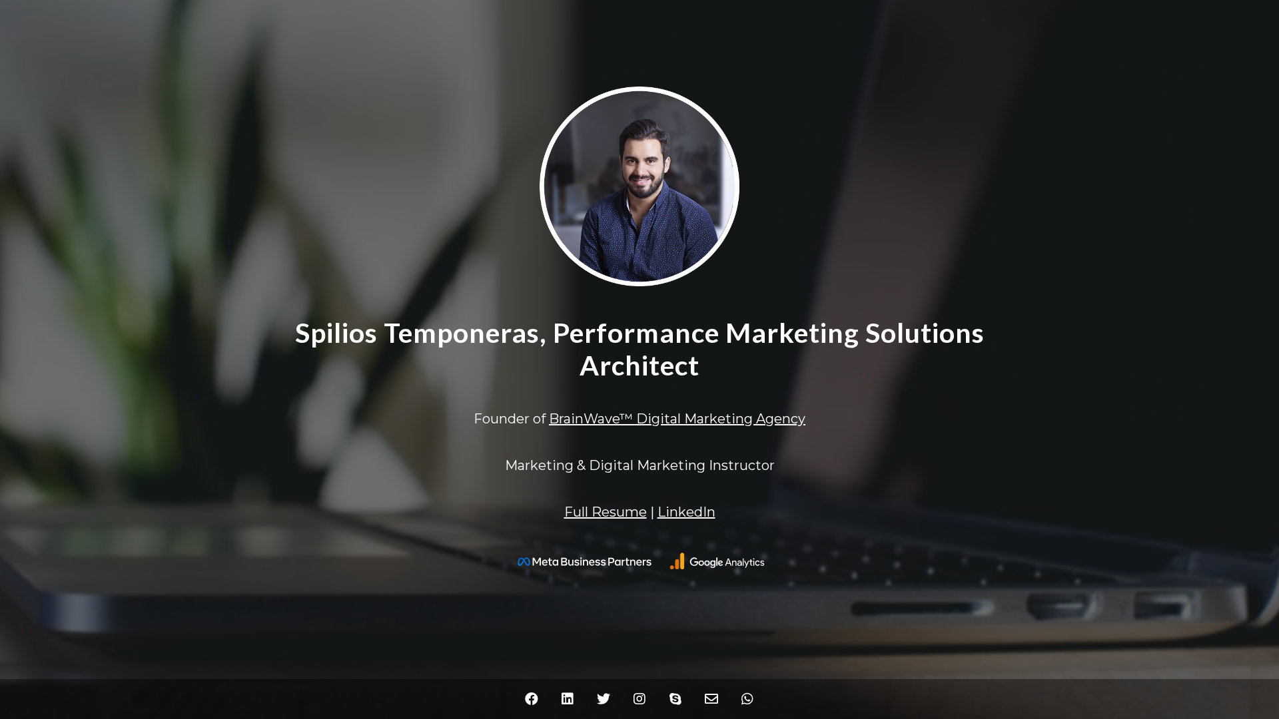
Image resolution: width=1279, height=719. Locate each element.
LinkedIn (686, 512)
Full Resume (605, 512)
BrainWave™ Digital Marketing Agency (677, 419)
